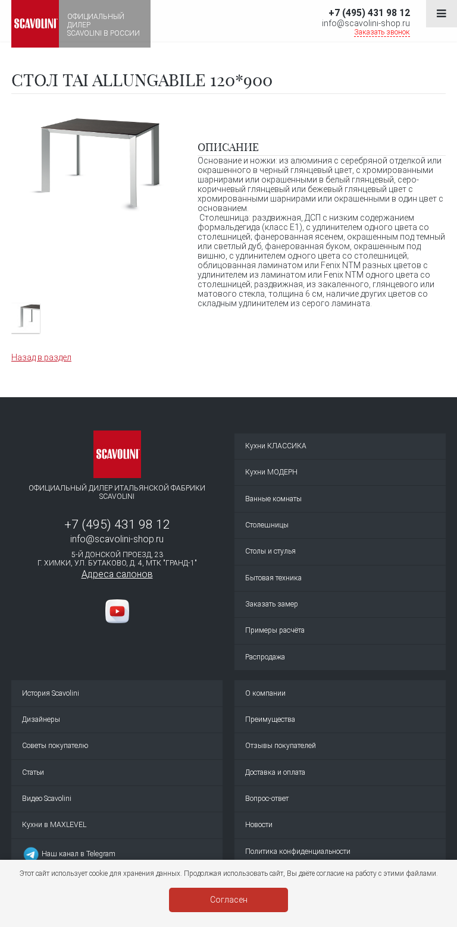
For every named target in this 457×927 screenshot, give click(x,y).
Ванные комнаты (273, 499)
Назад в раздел (41, 357)
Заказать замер (271, 604)
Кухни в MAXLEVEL (54, 825)
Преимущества (270, 719)
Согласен (229, 899)
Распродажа (265, 657)
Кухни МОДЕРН (271, 472)
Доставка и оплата (275, 772)
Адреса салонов (117, 574)
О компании (265, 693)
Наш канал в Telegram (77, 854)
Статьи (33, 772)
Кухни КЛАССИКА (275, 446)
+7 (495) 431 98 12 (369, 12)
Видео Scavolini (46, 798)
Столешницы (267, 525)
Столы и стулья (270, 551)
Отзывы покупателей (280, 745)
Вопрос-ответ (267, 798)
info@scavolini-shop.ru (366, 23)
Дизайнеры (41, 719)
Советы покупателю (55, 745)
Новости (259, 825)
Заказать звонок (382, 32)
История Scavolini (50, 693)
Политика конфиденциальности (297, 851)
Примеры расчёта (275, 630)
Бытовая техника (273, 578)
